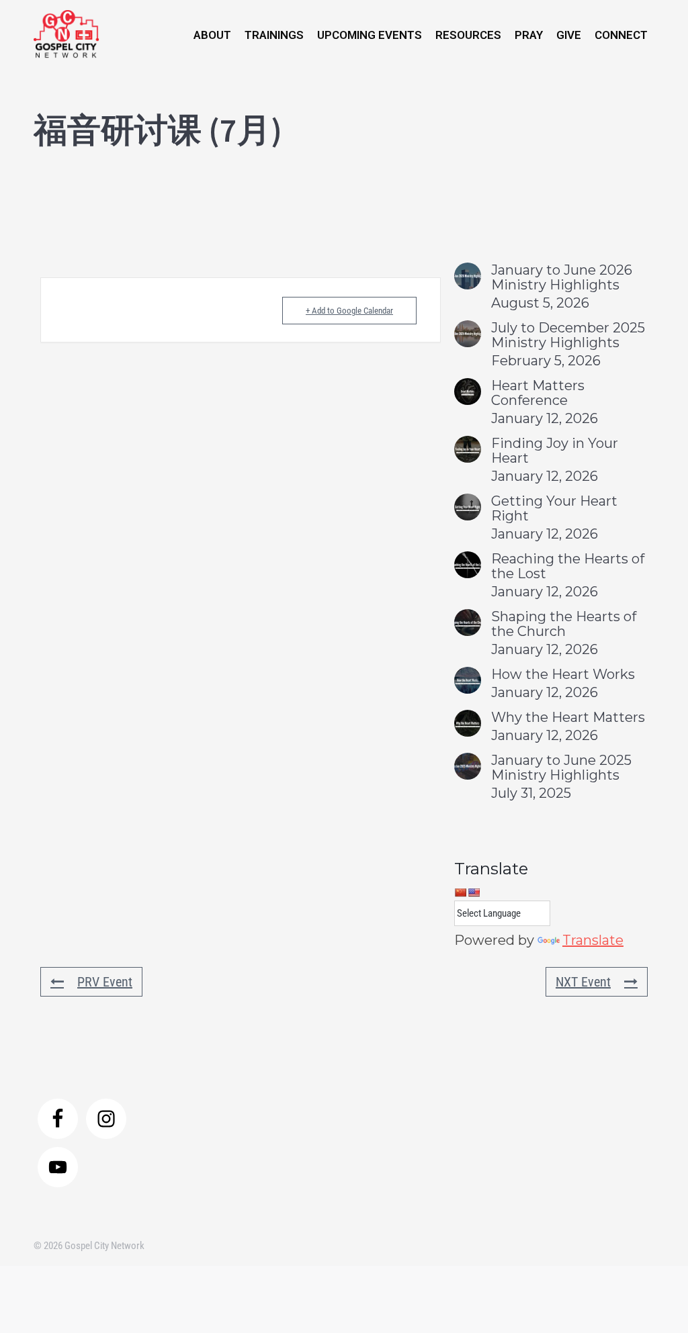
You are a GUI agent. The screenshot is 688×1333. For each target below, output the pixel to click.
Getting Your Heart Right (554, 508)
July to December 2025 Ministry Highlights (568, 335)
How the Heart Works (563, 674)
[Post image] (467, 276)
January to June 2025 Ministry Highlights (561, 767)
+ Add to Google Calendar (349, 311)
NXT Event (583, 982)
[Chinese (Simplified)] (460, 892)
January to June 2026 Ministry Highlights (561, 277)
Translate (593, 940)
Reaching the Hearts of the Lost (567, 566)
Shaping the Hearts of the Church (563, 624)
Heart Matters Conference (538, 393)
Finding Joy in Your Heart (554, 450)
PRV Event (104, 982)
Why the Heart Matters (568, 717)
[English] (474, 892)
